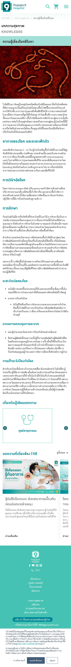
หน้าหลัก (5, 18)
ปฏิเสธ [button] (52, 660)
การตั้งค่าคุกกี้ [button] (19, 660)
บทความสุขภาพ (21, 18)
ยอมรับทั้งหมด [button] (36, 660)
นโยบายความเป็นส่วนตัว (28, 643)
